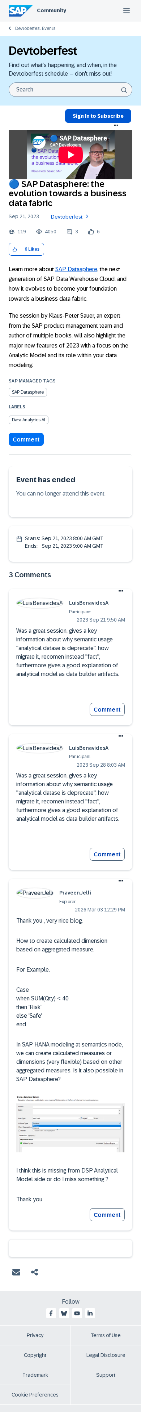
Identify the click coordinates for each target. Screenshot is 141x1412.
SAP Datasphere (76, 269)
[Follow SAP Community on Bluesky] (64, 1313)
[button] (14, 249)
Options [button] (116, 125)
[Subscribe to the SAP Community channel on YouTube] (77, 1313)
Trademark (35, 1375)
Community (51, 10)
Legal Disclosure (105, 1355)
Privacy (35, 1335)
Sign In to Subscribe (98, 116)
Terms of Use (106, 1335)
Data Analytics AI (28, 419)
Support (106, 1375)
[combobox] (70, 89)
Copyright (35, 1355)
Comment (26, 439)
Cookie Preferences (35, 1395)
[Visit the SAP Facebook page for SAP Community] (51, 1313)
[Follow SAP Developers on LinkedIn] (90, 1313)
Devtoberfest (67, 217)
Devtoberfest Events (35, 28)
